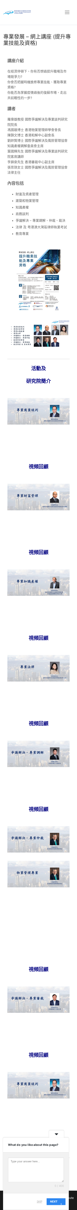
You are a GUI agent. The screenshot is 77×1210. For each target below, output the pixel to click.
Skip (39, 1201)
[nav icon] (67, 12)
